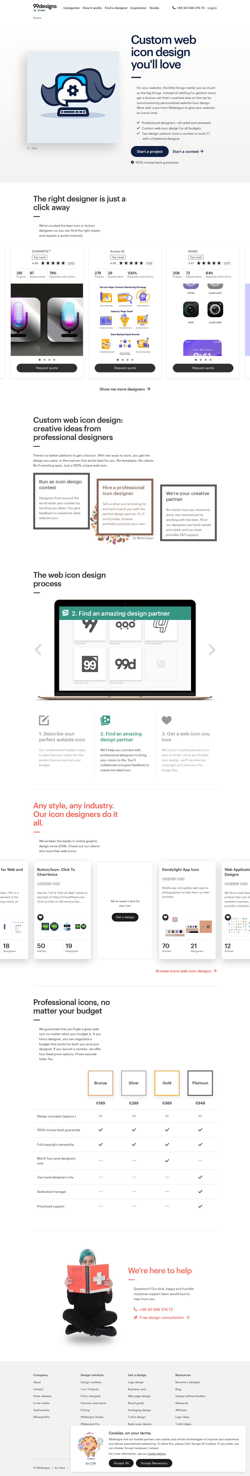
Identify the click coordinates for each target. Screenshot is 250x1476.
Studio (154, 8)
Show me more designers (123, 389)
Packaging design (139, 1410)
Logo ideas (182, 1417)
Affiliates (181, 1410)
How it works (92, 8)
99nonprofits (41, 1417)
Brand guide (136, 1403)
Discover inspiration (93, 1403)
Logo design (136, 1382)
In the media (41, 1403)
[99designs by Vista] (45, 8)
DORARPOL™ (41, 251)
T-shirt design (137, 1417)
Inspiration (138, 8)
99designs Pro (90, 1424)
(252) (71, 263)
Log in (212, 8)
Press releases (42, 1396)
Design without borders (190, 1396)
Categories (71, 8)
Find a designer (116, 8)
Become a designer (187, 1382)
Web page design (139, 1396)
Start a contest (185, 151)
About (37, 1382)
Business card (137, 1389)
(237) (227, 263)
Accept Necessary (154, 1463)
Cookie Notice (157, 1453)
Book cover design (140, 1424)
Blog (178, 1389)
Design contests (91, 1382)
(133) (149, 263)
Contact (38, 1389)
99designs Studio (92, 1417)
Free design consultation (162, 1317)
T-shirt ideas (183, 1424)
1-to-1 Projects (90, 1389)
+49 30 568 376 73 (191, 8)
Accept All (121, 1463)
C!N (93, 1463)
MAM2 (193, 251)
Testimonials (41, 1410)
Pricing (85, 1410)
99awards (181, 1403)
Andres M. (117, 251)
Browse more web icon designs (184, 971)
